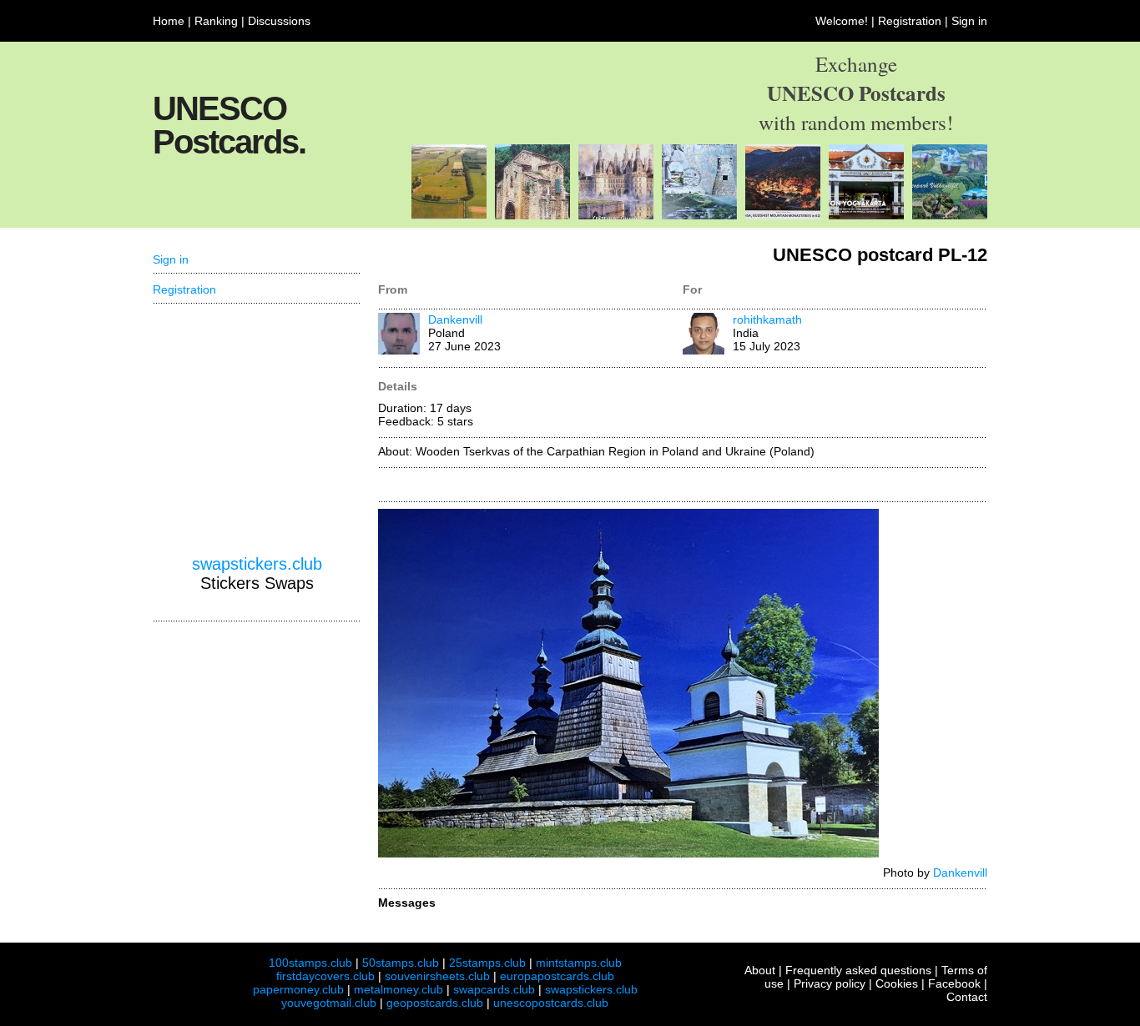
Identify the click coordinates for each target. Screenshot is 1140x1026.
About (759, 970)
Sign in (969, 21)
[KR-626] (782, 215)
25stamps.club (487, 962)
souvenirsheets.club (437, 976)
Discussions (279, 21)
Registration (909, 21)
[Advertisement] (257, 429)
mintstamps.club (579, 962)
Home (168, 21)
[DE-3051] (949, 215)
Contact (966, 996)
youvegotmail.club (328, 1002)
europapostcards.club (557, 976)
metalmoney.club (398, 989)
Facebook (954, 983)
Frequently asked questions (858, 970)
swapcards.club (494, 989)
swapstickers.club (257, 564)
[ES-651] (532, 215)
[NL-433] (449, 215)
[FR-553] (615, 215)
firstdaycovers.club (325, 976)
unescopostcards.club (550, 1002)
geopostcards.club (434, 1002)
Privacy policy (829, 983)
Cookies (896, 983)
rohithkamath (767, 319)
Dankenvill (455, 319)
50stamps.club (400, 962)
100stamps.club (310, 962)
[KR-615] (699, 215)
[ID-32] (866, 215)
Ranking (216, 21)
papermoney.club (298, 989)
